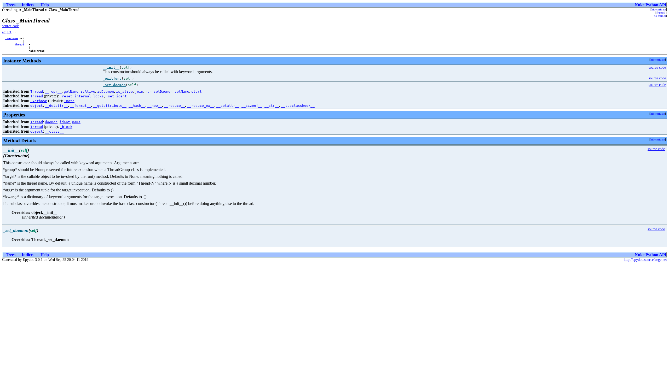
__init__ (111, 67)
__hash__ (137, 106)
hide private (658, 9)
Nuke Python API (650, 5)
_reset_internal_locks (82, 96)
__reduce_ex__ (200, 106)
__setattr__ (227, 106)
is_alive (124, 91)
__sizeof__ (251, 106)
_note (69, 101)
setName (182, 91)
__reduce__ (174, 106)
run (148, 91)
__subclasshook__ (298, 106)
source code (10, 26)
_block (66, 127)
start (196, 91)
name (76, 122)
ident (65, 122)
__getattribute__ (109, 106)
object (6, 31)
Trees (10, 5)
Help (45, 5)
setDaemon (163, 91)
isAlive (87, 91)
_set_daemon (114, 85)
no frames (660, 15)
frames (660, 12)
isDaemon (105, 91)
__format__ (80, 106)
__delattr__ (56, 106)
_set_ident (116, 96)
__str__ (271, 106)
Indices (28, 5)
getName (71, 91)
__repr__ (53, 91)
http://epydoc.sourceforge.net (645, 260)
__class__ (54, 131)
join (139, 91)
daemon (51, 122)
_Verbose (11, 38)
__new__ (154, 106)
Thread (19, 44)
